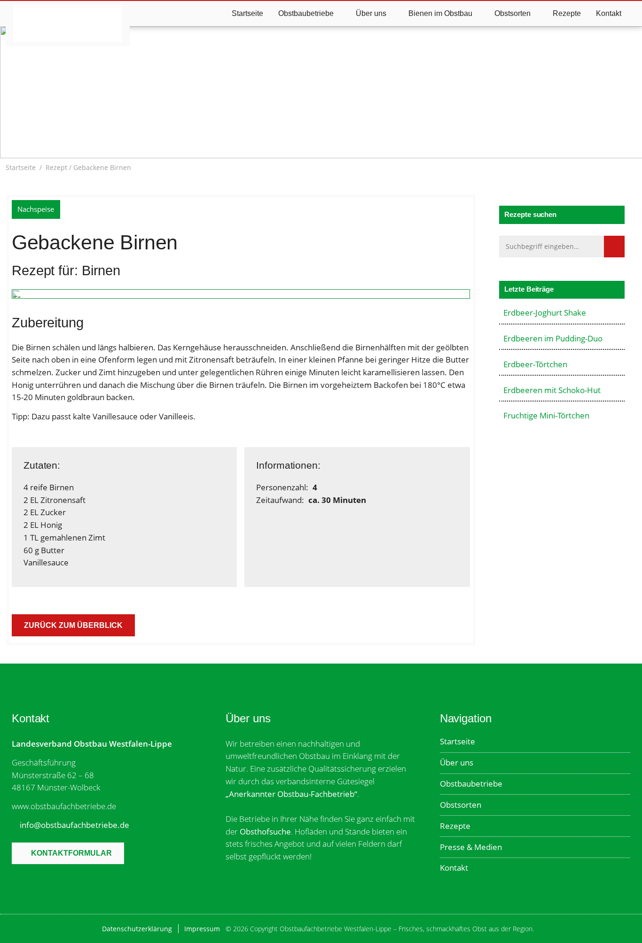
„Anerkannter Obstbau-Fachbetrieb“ (291, 793)
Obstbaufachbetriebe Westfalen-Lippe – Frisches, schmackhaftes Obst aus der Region (67, 23)
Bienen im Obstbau (440, 13)
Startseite (247, 13)
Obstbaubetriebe (471, 783)
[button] (631, 167)
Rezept (56, 167)
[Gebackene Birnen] (241, 296)
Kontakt (608, 13)
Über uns (456, 762)
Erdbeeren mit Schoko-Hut (552, 390)
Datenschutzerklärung (137, 928)
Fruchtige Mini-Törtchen (546, 415)
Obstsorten (460, 804)
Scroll (324, 131)
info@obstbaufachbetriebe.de (74, 824)
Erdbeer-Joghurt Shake (544, 312)
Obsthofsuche (265, 831)
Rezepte (567, 13)
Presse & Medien (471, 847)
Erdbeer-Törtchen (535, 364)
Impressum (202, 928)
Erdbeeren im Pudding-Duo (553, 338)
